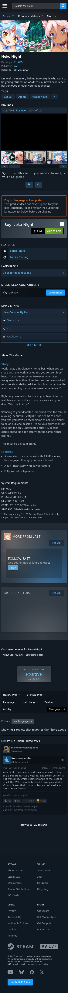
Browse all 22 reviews (34, 824)
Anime (22, 96)
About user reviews (13, 654)
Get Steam (43, 910)
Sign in (6, 173)
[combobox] (36, 6)
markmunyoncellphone (24, 747)
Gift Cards (13, 895)
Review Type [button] (10, 694)
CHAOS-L (19, 62)
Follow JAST (19, 558)
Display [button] (7, 709)
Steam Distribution (18, 889)
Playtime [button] (49, 701)
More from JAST (26, 536)
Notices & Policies (18, 923)
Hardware (42, 882)
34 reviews (16, 751)
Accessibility (15, 916)
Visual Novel (40, 96)
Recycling (42, 889)
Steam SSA (14, 876)
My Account (44, 929)
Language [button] (9, 701)
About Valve (44, 870)
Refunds (12, 935)
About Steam (15, 870)
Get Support (44, 923)
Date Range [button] (29, 701)
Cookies (12, 929)
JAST (17, 65)
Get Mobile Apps (20, 981)
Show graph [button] (55, 709)
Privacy (12, 910)
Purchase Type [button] (34, 694)
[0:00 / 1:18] (34, 132)
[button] (8, 16)
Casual (8, 96)
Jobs (39, 876)
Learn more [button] (56, 292)
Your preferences (34, 654)
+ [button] (54, 96)
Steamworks (15, 882)
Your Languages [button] (21, 721)
